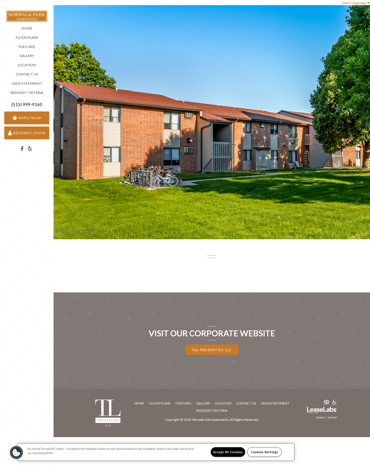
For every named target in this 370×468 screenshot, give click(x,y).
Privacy (321, 417)
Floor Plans (27, 37)
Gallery (26, 56)
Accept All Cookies (228, 452)
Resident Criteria (26, 92)
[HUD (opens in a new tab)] (326, 403)
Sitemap (332, 417)
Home (26, 28)
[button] (27, 104)
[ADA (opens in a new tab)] (334, 403)
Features (26, 47)
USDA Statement (27, 83)
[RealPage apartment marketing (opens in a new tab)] (315, 410)
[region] (156, 452)
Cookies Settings (264, 452)
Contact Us (27, 74)
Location (27, 65)
